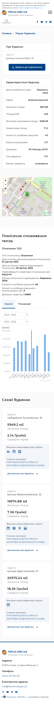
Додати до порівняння (28, 67)
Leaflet (48, 215)
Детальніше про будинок (20, 473)
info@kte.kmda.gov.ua (14, 686)
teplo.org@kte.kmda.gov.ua (31, 8)
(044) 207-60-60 (11, 676)
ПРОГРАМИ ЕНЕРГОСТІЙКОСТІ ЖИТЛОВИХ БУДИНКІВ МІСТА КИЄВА (26, 464)
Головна (7, 33)
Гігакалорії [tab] (24, 304)
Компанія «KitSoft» (16, 697)
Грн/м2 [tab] (9, 304)
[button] (27, 194)
